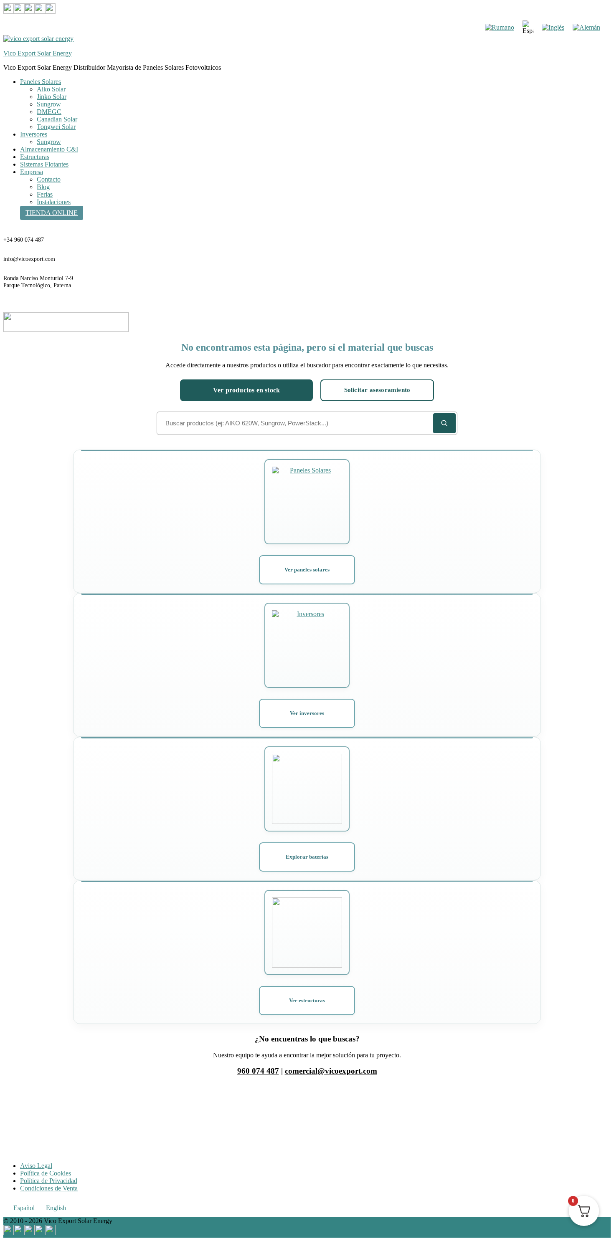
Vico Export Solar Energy (37, 53)
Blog (43, 186)
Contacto (49, 179)
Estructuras (34, 156)
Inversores (33, 134)
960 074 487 (258, 1071)
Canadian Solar (57, 119)
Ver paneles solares (307, 569)
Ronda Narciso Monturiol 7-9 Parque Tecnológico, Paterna (38, 281)
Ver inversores (307, 713)
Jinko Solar (51, 96)
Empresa (31, 171)
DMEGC (49, 111)
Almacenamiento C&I (49, 149)
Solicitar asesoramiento (377, 390)
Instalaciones (54, 201)
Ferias (45, 194)
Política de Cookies (45, 1173)
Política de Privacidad (48, 1180)
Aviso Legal (36, 1165)
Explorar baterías (307, 857)
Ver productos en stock (246, 390)
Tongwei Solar (56, 126)
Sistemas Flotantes (44, 164)
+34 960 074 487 (23, 240)
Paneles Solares (40, 81)
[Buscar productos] (444, 423)
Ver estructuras (307, 1000)
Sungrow (49, 104)
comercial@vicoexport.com (331, 1071)
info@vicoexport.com (29, 259)
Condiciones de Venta (49, 1188)
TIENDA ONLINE (51, 212)
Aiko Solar (51, 89)
